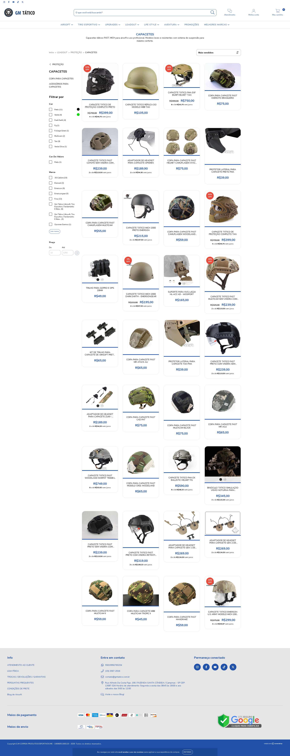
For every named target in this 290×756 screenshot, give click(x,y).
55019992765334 (113, 665)
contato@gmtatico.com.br (117, 676)
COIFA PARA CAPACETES (61, 78)
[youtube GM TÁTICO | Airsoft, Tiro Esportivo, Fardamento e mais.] (13, 2)
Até (63, 247)
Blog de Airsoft (14, 694)
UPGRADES (111, 24)
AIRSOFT (66, 24)
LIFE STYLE (150, 24)
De (50, 247)
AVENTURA (170, 24)
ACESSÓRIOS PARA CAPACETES (58, 85)
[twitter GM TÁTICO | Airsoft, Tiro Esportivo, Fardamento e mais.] (22, 2)
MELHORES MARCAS (216, 24)
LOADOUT (131, 24)
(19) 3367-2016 (112, 671)
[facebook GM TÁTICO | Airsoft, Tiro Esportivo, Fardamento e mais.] (9, 2)
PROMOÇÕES (192, 24)
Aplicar (77, 253)
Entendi (188, 752)
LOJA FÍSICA (13, 671)
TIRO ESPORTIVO (88, 24)
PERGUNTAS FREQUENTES (20, 682)
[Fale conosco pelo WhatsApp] (285, 749)
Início (51, 52)
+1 (102, 280)
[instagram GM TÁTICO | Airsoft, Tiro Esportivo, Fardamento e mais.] (4, 2)
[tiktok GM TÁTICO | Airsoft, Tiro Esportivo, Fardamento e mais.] (18, 2)
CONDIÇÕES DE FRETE (18, 688)
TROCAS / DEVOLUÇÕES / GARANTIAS (26, 676)
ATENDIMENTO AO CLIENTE (20, 665)
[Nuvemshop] (273, 744)
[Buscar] (212, 12)
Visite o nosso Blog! (114, 694)
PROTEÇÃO (76, 52)
